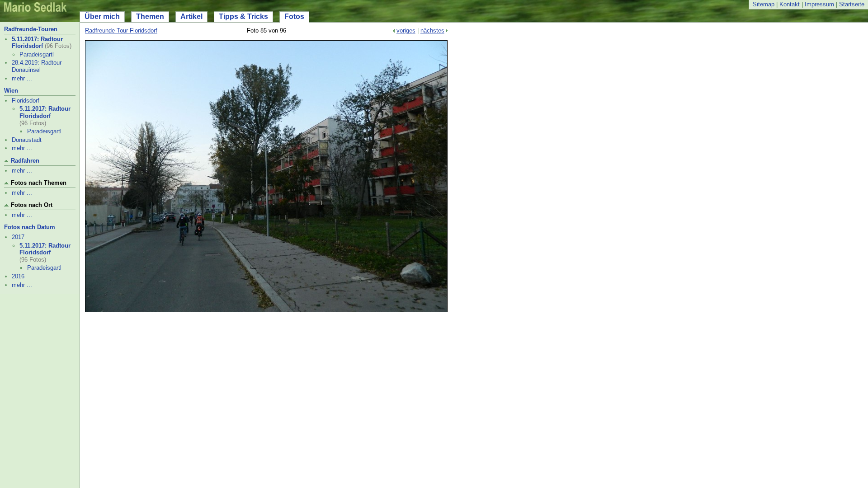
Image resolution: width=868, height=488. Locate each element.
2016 (18, 276)
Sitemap (763, 4)
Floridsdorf (25, 100)
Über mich (102, 16)
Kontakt (789, 4)
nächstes (432, 30)
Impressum (819, 4)
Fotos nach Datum (29, 227)
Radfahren (25, 160)
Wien (11, 90)
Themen (150, 16)
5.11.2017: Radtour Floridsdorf (37, 43)
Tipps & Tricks (243, 16)
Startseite (851, 4)
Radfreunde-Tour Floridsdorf (121, 30)
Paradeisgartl (36, 54)
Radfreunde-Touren (30, 29)
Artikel (191, 16)
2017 (18, 237)
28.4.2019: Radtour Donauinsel (36, 66)
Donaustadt (27, 139)
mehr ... (22, 78)
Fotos (294, 16)
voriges (405, 30)
